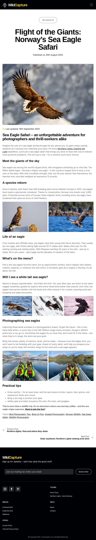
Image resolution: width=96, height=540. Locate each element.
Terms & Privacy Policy (10, 529)
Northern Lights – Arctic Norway (61, 496)
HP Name (4, 469)
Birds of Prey (38, 414)
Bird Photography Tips (20, 414)
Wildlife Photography (19, 417)
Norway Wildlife (73, 414)
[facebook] (11, 489)
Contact (53, 511)
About (52, 507)
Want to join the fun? (35, 409)
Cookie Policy (7, 525)
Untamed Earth (7, 507)
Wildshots (5, 514)
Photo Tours (54, 492)
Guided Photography (54, 414)
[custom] (18, 489)
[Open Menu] (92, 5)
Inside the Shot (7, 511)
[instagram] (5, 489)
